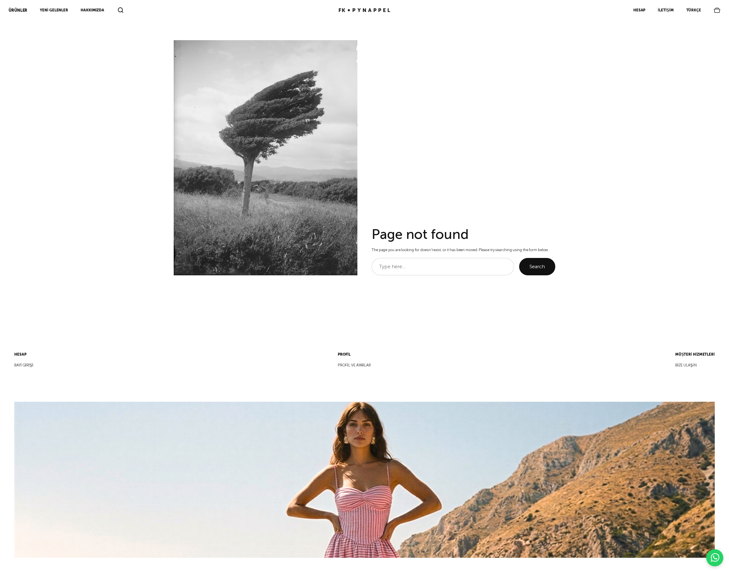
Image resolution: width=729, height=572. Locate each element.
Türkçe (693, 10)
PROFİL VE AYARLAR (354, 365)
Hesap (639, 10)
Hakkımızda (92, 10)
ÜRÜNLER (18, 10)
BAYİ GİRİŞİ (23, 365)
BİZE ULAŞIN (686, 365)
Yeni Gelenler (54, 10)
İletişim (665, 10)
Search (537, 266)
